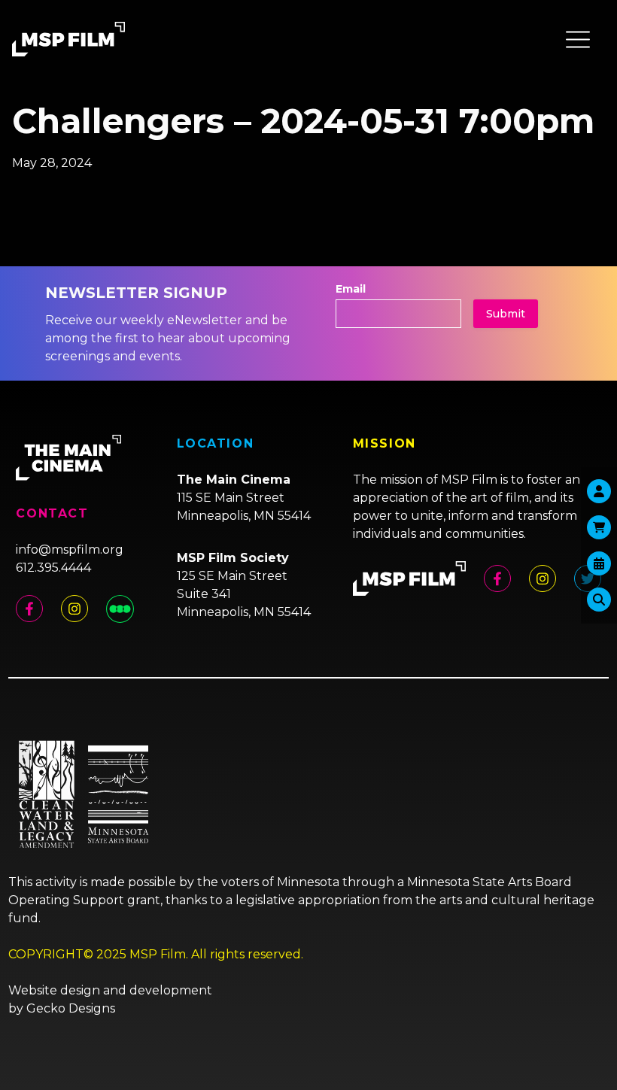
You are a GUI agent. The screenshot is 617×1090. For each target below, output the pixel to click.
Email (351, 289)
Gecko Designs (70, 1008)
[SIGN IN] (599, 491)
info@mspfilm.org (69, 549)
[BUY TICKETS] (599, 563)
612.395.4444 (53, 567)
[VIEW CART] (599, 527)
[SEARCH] (599, 600)
